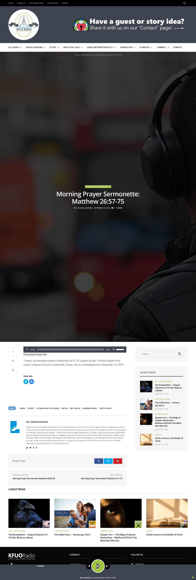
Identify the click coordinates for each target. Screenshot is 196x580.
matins (65, 408)
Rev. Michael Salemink (83, 208)
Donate (65, 3)
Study (52, 47)
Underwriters (52, 3)
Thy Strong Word (163, 381)
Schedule (144, 47)
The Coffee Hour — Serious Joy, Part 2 (72, 534)
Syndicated (126, 47)
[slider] (120, 349)
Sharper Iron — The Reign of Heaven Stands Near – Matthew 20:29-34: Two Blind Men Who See (168, 421)
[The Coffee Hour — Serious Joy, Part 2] (146, 404)
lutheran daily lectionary (47, 408)
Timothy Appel (105, 408)
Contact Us (21, 3)
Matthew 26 (75, 408)
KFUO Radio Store (36, 3)
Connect (161, 47)
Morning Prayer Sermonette (98, 187)
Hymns (22, 408)
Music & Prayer (34, 47)
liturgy (31, 408)
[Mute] (113, 349)
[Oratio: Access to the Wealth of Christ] (146, 439)
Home (10, 3)
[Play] (27, 349)
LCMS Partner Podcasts (100, 47)
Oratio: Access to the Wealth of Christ (164, 534)
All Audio (13, 47)
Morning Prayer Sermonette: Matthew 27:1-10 (101, 478)
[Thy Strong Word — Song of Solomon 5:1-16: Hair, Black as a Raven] (146, 386)
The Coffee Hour (162, 399)
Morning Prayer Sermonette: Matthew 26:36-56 (34, 478)
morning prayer (90, 408)
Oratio (158, 434)
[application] (74, 349)
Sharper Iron (161, 414)
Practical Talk (71, 47)
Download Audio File (35, 354)
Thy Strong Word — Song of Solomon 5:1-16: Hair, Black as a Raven (168, 388)
